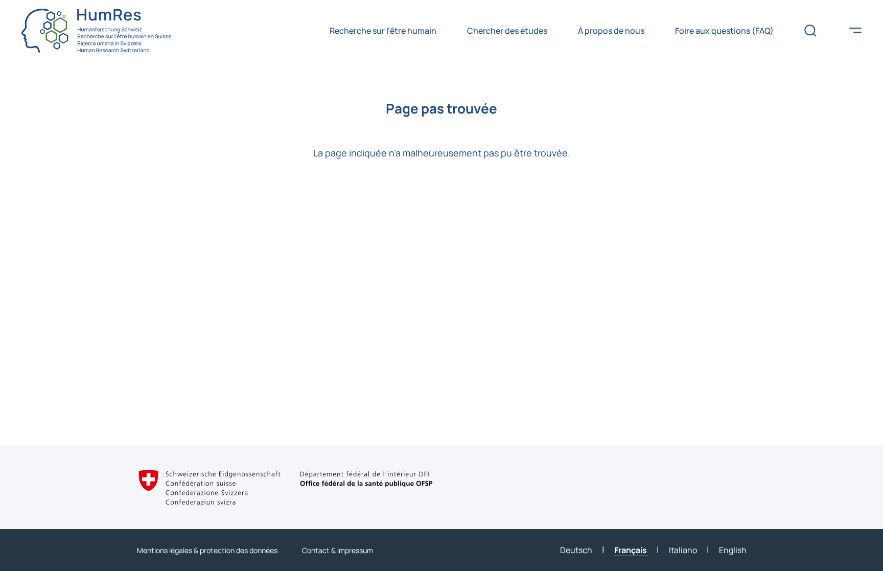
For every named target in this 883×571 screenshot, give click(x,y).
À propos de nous (611, 30)
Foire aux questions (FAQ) (724, 30)
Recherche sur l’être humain (383, 30)
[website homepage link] (96, 31)
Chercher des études (507, 30)
